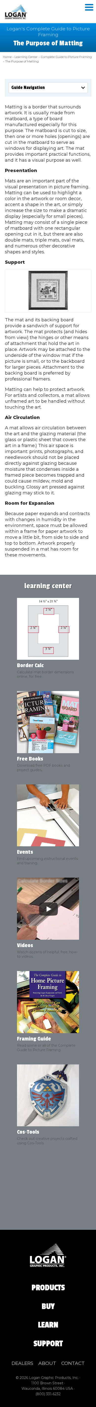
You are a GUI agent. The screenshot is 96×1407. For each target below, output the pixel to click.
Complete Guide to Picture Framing (66, 57)
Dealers (22, 1363)
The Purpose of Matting (22, 61)
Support (48, 1343)
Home (7, 57)
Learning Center (26, 57)
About (47, 1363)
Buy (48, 1306)
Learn (48, 1325)
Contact (73, 1363)
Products (48, 1287)
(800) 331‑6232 (48, 1394)
